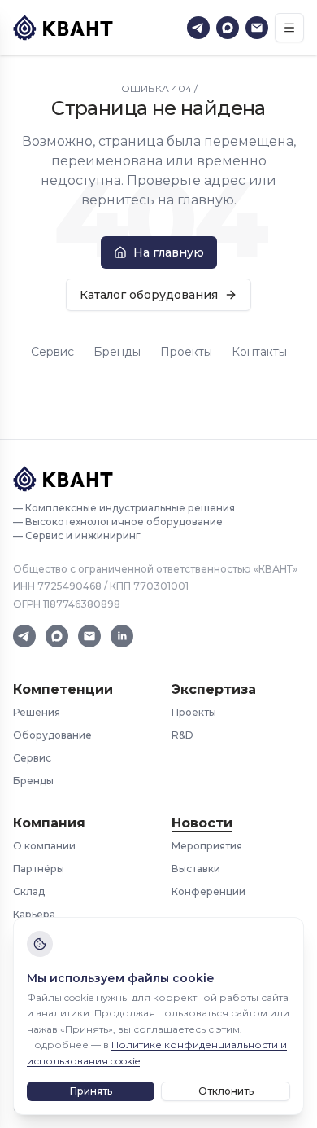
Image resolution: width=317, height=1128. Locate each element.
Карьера (34, 914)
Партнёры (38, 868)
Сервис (52, 352)
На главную (168, 252)
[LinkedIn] (122, 636)
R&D (182, 735)
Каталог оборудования (149, 294)
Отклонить (226, 1091)
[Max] (227, 27)
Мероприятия (207, 846)
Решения (36, 712)
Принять (91, 1091)
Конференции (208, 891)
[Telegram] (198, 27)
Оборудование (52, 735)
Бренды (117, 352)
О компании (44, 846)
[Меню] (289, 27)
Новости (202, 823)
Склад (29, 891)
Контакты (259, 352)
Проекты (186, 352)
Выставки (196, 868)
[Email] (256, 27)
